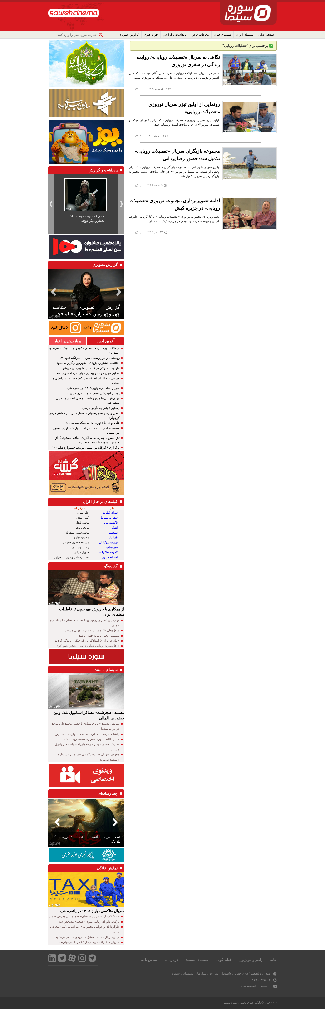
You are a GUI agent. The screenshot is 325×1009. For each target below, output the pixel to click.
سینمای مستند (197, 960)
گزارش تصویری (129, 34)
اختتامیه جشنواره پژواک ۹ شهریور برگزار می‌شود (88, 363)
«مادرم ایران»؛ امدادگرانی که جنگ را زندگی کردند (87, 640)
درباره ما (171, 960)
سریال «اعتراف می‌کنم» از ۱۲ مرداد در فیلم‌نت (89, 942)
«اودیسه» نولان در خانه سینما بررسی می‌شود (90, 368)
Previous (52, 291)
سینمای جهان (222, 34)
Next (119, 291)
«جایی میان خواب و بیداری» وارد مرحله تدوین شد (88, 373)
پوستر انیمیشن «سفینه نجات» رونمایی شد (92, 393)
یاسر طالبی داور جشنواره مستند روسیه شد (91, 739)
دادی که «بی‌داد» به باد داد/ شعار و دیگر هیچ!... (87, 218)
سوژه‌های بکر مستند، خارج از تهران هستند (92, 630)
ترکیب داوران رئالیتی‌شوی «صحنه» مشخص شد (89, 921)
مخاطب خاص (200, 34)
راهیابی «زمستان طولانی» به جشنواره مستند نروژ (87, 734)
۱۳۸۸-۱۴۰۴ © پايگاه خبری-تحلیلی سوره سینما (250, 1002)
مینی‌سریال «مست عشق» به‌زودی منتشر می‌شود (87, 937)
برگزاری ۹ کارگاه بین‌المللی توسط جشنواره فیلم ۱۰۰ (86, 447)
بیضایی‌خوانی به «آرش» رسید (101, 408)
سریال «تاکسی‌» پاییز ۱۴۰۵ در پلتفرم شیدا (93, 388)
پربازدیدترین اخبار (67, 341)
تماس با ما (149, 960)
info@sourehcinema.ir (254, 986)
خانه (273, 960)
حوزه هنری (151, 34)
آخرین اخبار (105, 341)
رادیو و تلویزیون (251, 960)
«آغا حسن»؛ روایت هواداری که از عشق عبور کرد (88, 645)
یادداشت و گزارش (175, 34)
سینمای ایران (244, 34)
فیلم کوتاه (223, 960)
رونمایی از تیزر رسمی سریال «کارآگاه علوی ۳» (89, 358)
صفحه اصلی (266, 34)
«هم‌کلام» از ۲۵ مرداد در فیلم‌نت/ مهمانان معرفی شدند (84, 916)
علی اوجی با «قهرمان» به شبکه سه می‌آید (93, 423)
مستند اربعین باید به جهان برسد (99, 635)
